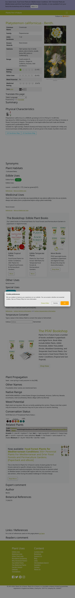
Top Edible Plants (18, 563)
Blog (35, 558)
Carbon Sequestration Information (45, 311)
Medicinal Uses (17, 554)
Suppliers (37, 565)
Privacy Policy (45, 303)
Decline (55, 303)
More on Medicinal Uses (21, 210)
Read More (13, 479)
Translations (16, 572)
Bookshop (37, 554)
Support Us (38, 556)
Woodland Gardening (19, 558)
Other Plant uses (18, 556)
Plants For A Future (14, 12)
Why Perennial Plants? (19, 561)
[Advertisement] (37, 149)
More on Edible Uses (20, 191)
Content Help (38, 552)
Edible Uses (16, 552)
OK (65, 303)
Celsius (8, 322)
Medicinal (59, 429)
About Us (37, 569)
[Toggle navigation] (66, 13)
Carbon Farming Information (22, 311)
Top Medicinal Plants (19, 565)
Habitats (15, 569)
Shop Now (55, 269)
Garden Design (17, 567)
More (11, 274)
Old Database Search (41, 563)
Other (65, 429)
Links (36, 561)
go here (42, 533)
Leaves (18, 179)
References (9, 191)
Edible (54, 429)
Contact (37, 567)
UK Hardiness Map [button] (13, 133)
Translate (21, 100)
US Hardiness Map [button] (28, 133)
